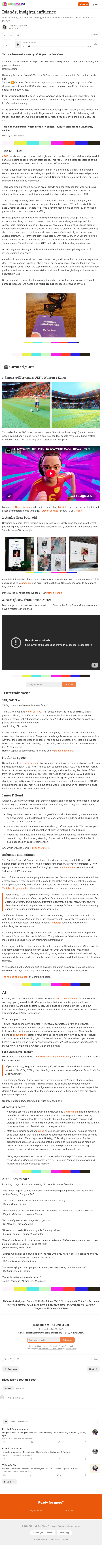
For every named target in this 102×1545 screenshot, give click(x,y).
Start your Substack (44, 1532)
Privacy (53, 1526)
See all (7, 1481)
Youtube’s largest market (15, 888)
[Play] (18, 44)
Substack (38, 1539)
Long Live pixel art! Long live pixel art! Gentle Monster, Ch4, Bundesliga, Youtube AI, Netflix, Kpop (44, 1434)
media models (67, 867)
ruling (41, 1131)
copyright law (20, 1034)
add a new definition (67, 998)
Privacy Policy (71, 1349)
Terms (61, 1526)
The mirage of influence (14, 977)
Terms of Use (64, 1346)
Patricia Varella (54, 593)
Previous (12, 1369)
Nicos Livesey (22, 507)
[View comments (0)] (11, 34)
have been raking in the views (53, 1056)
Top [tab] (5, 1421)
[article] (51, 1435)
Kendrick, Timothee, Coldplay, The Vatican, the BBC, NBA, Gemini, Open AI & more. (40, 1468)
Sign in (94, 4)
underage (56, 922)
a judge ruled (71, 1111)
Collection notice (72, 1526)
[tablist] (13, 1388)
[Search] (97, 1421)
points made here (63, 750)
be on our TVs (33, 711)
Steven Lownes (50, 510)
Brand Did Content (12, 1448)
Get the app (64, 1532)
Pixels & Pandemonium (15, 1429)
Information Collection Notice (50, 1349)
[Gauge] (95, 44)
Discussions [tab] (22, 1421)
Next (91, 1369)
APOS (5, 156)
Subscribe (83, 4)
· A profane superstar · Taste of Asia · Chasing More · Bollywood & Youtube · (36, 1452)
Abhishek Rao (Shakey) (17, 26)
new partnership (30, 763)
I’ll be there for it (40, 848)
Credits (78, 510)
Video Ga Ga (9, 1465)
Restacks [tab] (20, 1388)
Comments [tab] (8, 1388)
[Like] (4, 34)
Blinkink (62, 507)
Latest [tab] (12, 1421)
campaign (25, 583)
